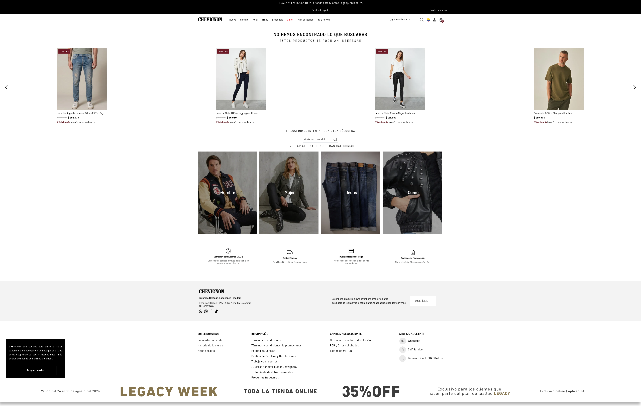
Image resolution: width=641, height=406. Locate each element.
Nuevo (232, 20)
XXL (573, 101)
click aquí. (47, 358)
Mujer (255, 20)
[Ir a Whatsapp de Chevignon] (201, 311)
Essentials (277, 20)
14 (254, 101)
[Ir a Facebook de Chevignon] (212, 311)
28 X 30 (70, 101)
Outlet (290, 20)
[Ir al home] (210, 20)
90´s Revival (323, 20)
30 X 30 (94, 101)
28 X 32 (82, 101)
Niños (265, 20)
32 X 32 (99, 106)
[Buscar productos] (421, 20)
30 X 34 (76, 106)
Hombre (244, 20)
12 (248, 101)
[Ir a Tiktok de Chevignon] (217, 311)
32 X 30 (88, 106)
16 (260, 101)
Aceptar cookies (35, 370)
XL (565, 101)
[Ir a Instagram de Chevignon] (206, 311)
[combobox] (407, 20)
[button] (439, 10)
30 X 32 (65, 106)
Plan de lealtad (305, 20)
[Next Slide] (634, 87)
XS (544, 101)
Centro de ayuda (320, 10)
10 (241, 101)
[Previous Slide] (6, 87)
